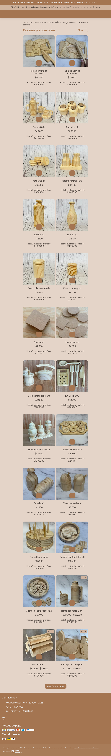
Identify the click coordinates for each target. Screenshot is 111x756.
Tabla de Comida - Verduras (39, 72)
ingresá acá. (78, 748)
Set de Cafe (39, 127)
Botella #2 (39, 234)
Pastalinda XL (39, 664)
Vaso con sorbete (72, 503)
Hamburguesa (72, 342)
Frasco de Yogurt (72, 288)
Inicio (26, 23)
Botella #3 (72, 234)
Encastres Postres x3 (39, 449)
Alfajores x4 (39, 181)
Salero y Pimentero (72, 181)
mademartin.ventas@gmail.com (19, 711)
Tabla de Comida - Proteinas (72, 72)
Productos (35, 23)
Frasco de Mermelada (39, 288)
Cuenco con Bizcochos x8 (39, 611)
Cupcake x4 (72, 127)
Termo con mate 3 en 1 (72, 611)
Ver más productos (55, 686)
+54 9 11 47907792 (14, 707)
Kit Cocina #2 (72, 396)
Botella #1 (39, 503)
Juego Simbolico (71, 23)
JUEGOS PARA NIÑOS (52, 23)
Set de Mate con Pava (39, 396)
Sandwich (39, 342)
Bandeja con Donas (72, 449)
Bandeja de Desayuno (72, 664)
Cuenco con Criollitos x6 (72, 557)
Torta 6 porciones (39, 557)
